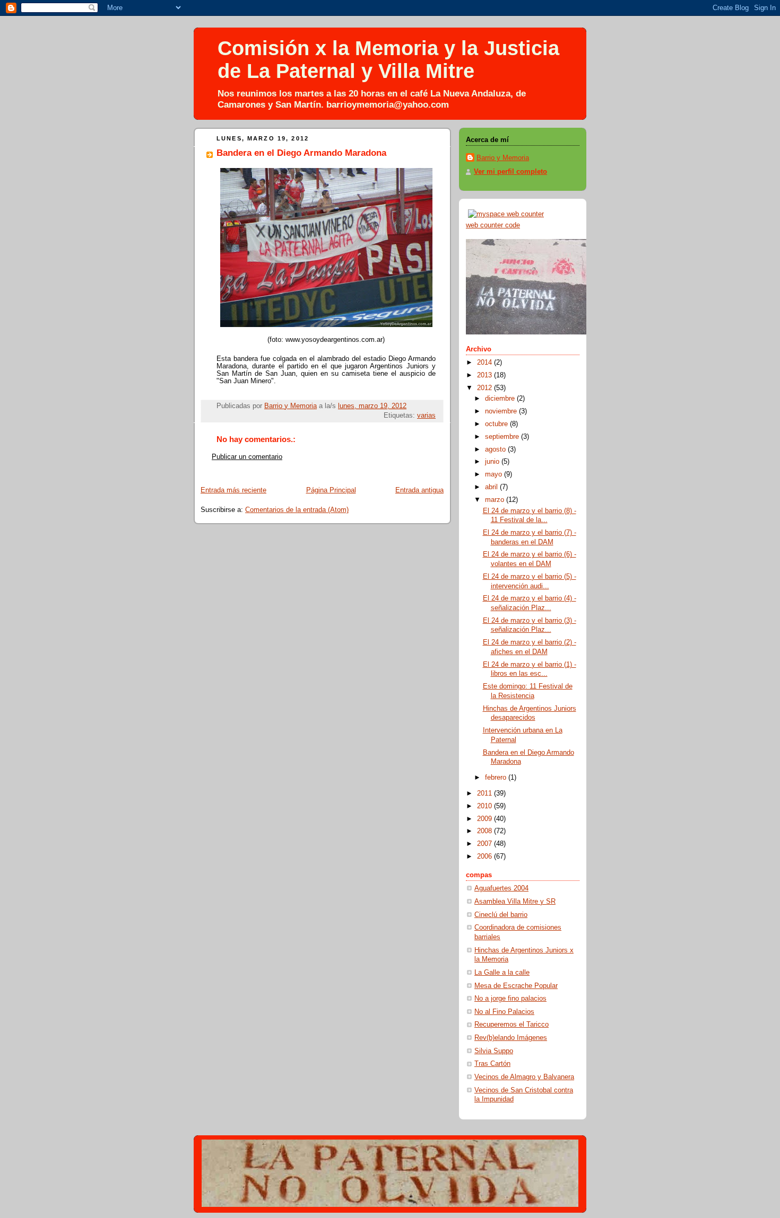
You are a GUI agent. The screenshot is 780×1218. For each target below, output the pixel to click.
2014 (485, 362)
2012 (485, 388)
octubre (497, 424)
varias (426, 415)
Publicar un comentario (247, 457)
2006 (485, 856)
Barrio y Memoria (502, 158)
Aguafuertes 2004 (501, 888)
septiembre (503, 436)
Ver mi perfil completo (510, 171)
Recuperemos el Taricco (511, 1024)
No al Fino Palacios (504, 1012)
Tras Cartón (492, 1063)
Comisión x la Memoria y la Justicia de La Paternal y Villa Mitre (388, 59)
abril (492, 487)
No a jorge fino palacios (510, 998)
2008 (485, 831)
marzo (495, 500)
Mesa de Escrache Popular (516, 986)
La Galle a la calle (502, 972)
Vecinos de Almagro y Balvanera (524, 1077)
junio (493, 461)
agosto (496, 449)
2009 (485, 819)
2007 (485, 844)
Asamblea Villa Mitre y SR (515, 901)
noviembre (502, 411)
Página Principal (331, 490)
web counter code (493, 225)
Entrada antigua (419, 490)
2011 (485, 793)
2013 (485, 375)
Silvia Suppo (493, 1051)
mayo (494, 474)
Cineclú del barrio (500, 915)
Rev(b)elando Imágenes (510, 1038)
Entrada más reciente (233, 490)
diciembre (501, 398)
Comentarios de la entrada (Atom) (297, 510)
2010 (485, 806)
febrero (496, 777)
